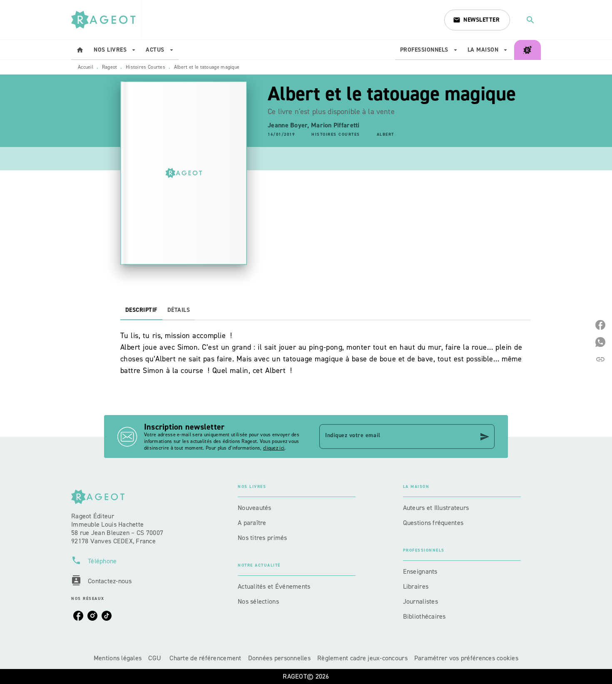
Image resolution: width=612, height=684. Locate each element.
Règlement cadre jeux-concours (362, 658)
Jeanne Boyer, (289, 125)
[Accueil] (106, 20)
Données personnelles (279, 658)
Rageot (109, 67)
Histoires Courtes (145, 67)
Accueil (85, 67)
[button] (477, 20)
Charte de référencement (205, 658)
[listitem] (78, 616)
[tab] (80, 50)
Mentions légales (118, 658)
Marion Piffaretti (335, 125)
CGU (155, 658)
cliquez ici (273, 448)
